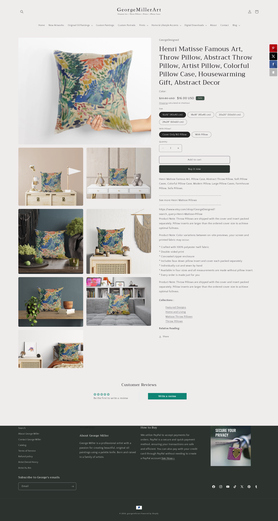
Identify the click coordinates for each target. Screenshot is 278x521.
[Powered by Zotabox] (273, 72)
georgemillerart (134, 514)
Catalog (22, 445)
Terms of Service (27, 450)
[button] (21, 11)
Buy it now (194, 169)
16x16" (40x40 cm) (172, 114)
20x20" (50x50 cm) (230, 114)
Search (22, 428)
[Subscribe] (72, 486)
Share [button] (166, 336)
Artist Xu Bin (24, 468)
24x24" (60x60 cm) (173, 122)
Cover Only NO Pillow (174, 134)
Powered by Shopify (150, 514)
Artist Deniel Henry (28, 462)
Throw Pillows (174, 321)
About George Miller (28, 434)
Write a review (167, 396)
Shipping (163, 103)
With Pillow (201, 134)
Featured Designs (176, 307)
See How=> (168, 458)
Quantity (163, 142)
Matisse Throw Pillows (179, 316)
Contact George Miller (29, 439)
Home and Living (176, 312)
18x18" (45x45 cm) (201, 114)
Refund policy (25, 456)
